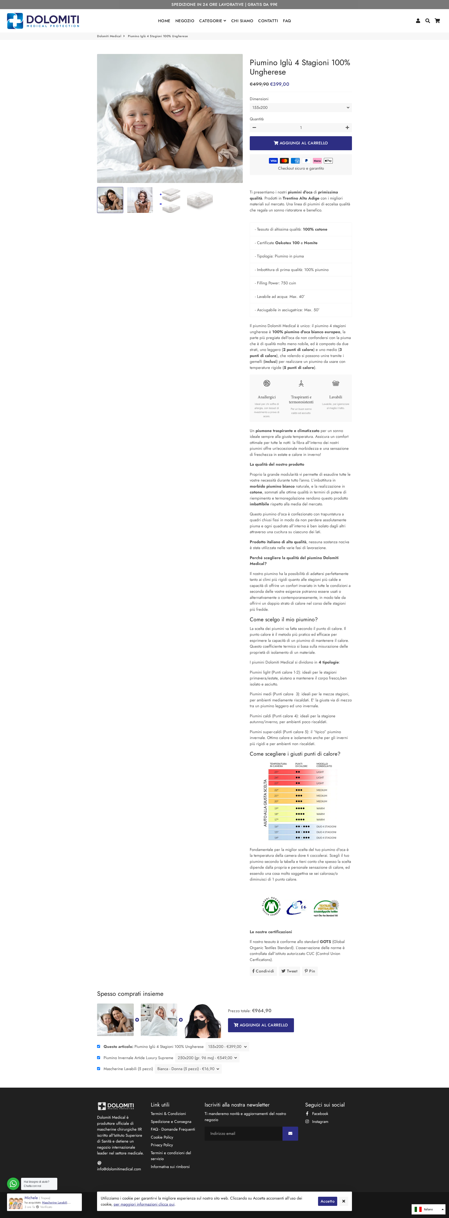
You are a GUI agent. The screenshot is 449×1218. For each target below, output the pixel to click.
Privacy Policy (162, 1145)
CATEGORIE (211, 21)
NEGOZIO (185, 21)
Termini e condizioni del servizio (171, 1156)
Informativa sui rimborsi (170, 1166)
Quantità (257, 119)
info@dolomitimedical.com (119, 1169)
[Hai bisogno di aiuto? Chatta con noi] (13, 1184)
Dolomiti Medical (109, 36)
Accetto (328, 1201)
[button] (428, 1209)
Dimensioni (259, 99)
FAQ (287, 21)
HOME (164, 21)
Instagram (319, 1121)
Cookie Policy (162, 1137)
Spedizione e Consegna (171, 1121)
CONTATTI (268, 21)
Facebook (319, 1113)
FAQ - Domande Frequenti (173, 1129)
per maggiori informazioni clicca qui (144, 1204)
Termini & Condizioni (168, 1113)
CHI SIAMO (242, 21)
